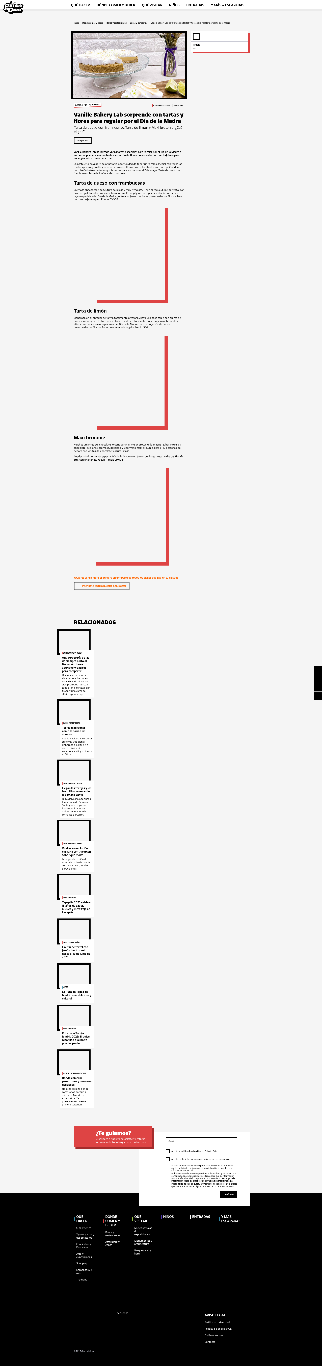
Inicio (76, 23)
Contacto (210, 1341)
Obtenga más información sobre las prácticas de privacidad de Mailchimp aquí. (203, 1179)
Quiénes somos (214, 1335)
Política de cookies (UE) (218, 1328)
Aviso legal (215, 1315)
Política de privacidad (217, 1322)
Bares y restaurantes (116, 23)
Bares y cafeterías (138, 23)
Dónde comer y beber (92, 23)
